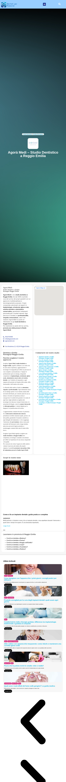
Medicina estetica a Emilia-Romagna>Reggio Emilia (46, 383)
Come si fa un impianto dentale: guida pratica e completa (25, 514)
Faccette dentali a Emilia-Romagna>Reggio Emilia (46, 360)
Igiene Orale (7, 663)
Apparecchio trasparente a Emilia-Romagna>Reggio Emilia (49, 367)
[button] (44, 4)
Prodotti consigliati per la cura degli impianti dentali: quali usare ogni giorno (31, 601)
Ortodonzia (10, 575)
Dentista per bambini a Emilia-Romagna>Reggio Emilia (48, 380)
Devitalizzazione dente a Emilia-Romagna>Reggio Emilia (48, 393)
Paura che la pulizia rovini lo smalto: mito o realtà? (24, 666)
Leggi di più (6, 526)
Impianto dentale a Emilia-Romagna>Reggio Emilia (46, 357)
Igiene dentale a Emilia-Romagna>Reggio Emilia (46, 370)
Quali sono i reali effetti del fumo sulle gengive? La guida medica (29, 686)
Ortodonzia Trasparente (13, 641)
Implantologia (11, 597)
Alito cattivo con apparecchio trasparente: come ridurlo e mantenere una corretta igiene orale (32, 644)
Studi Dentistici (27, 134)
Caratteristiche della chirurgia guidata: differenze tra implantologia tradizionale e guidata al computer (30, 623)
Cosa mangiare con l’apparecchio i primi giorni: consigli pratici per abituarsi (30, 579)
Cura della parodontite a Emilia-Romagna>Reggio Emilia (48, 373)
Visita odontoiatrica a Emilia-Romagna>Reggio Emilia (47, 387)
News (6, 575)
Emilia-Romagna (38, 134)
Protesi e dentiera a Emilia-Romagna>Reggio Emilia (46, 396)
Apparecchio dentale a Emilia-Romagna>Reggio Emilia (47, 364)
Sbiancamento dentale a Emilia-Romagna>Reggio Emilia (48, 377)
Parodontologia (8, 683)
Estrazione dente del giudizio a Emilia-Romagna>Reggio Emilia (50, 400)
